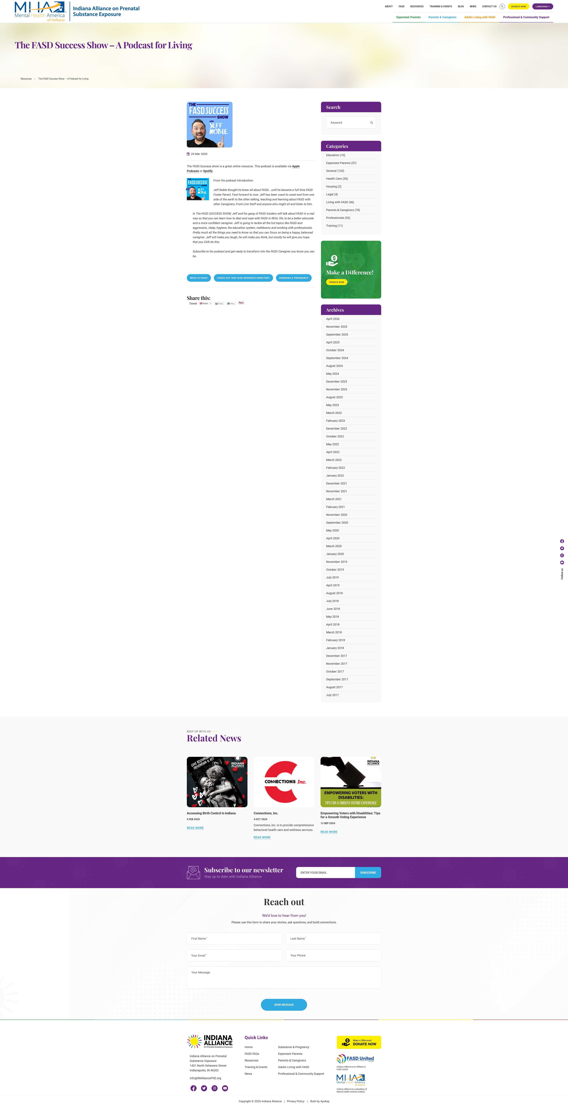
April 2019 (332, 585)
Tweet (193, 303)
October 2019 (335, 569)
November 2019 (336, 562)
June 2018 (333, 609)
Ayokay (324, 1101)
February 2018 (335, 640)
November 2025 (336, 326)
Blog (461, 6)
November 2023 (336, 389)
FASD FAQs (252, 1054)
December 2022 (336, 428)
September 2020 (337, 522)
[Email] (219, 303)
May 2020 (332, 530)
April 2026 (332, 319)
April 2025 (332, 342)
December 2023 (336, 381)
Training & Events (441, 6)
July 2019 (332, 577)
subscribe (368, 872)
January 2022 (335, 475)
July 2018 (332, 601)
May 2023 (332, 405)
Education (332, 155)
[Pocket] (205, 303)
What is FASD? (199, 278)
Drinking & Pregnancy (293, 278)
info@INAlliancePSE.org (205, 1078)
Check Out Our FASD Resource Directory (243, 278)
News (473, 6)
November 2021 (336, 491)
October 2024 (335, 350)
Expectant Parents (408, 17)
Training (331, 225)
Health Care (334, 178)
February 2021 (335, 507)
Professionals (335, 218)
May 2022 (332, 444)
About (389, 6)
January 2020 (335, 554)
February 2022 (335, 467)
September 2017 (337, 679)
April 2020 (332, 538)
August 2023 (334, 397)
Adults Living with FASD (479, 17)
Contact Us (489, 6)
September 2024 (337, 358)
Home (249, 1047)
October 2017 (335, 671)
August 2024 (334, 366)
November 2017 (336, 663)
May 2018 (332, 616)
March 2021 (334, 499)
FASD (401, 6)
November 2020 (336, 515)
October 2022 (335, 436)
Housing (331, 186)
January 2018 (335, 648)
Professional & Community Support (526, 17)
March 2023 (334, 413)
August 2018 (334, 593)
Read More (195, 828)
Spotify (208, 171)
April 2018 (332, 624)
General (331, 171)
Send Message (284, 1004)
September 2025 (337, 334)
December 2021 (336, 483)
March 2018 (334, 632)
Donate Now (336, 282)
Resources (417, 6)
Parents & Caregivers (442, 17)
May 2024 (332, 373)
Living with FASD (337, 202)
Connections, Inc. (266, 813)
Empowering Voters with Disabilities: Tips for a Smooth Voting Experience (350, 815)
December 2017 (336, 656)
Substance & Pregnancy (293, 1047)
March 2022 (334, 460)
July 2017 (332, 695)
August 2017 (334, 687)
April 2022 (332, 452)
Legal (329, 194)
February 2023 (335, 420)
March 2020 (334, 546)
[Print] (231, 303)
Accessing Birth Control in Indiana (211, 813)
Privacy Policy (295, 1101)
